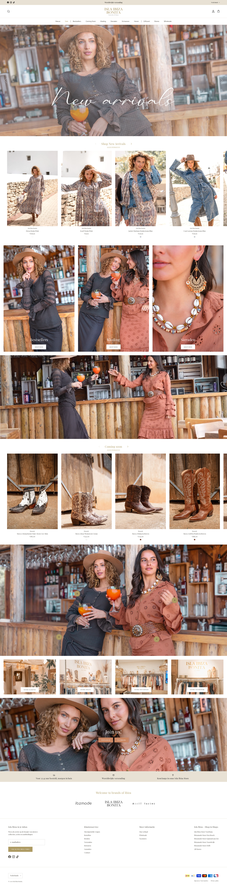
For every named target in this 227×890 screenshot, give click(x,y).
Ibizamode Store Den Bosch (204, 835)
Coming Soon (91, 21)
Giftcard (147, 21)
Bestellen (87, 835)
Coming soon (113, 446)
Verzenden (88, 842)
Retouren (87, 846)
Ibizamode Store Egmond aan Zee (206, 839)
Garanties (87, 849)
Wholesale (168, 21)
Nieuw (57, 21)
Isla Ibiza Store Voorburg (203, 832)
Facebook (121, 740)
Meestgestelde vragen (92, 832)
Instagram (105, 740)
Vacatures (142, 839)
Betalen (87, 839)
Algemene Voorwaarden (201, 881)
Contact (87, 852)
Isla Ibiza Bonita (17, 881)
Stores (156, 21)
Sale (66, 21)
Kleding (103, 21)
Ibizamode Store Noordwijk (204, 842)
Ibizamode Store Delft (202, 846)
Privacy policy (215, 881)
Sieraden (114, 21)
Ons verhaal (143, 832)
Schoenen (125, 21)
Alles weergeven (113, 147)
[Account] (213, 11)
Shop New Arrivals (113, 144)
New (113, 125)
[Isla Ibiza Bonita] (113, 11)
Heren (136, 21)
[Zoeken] (8, 11)
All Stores (197, 849)
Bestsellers (77, 21)
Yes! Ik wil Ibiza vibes (20, 849)
